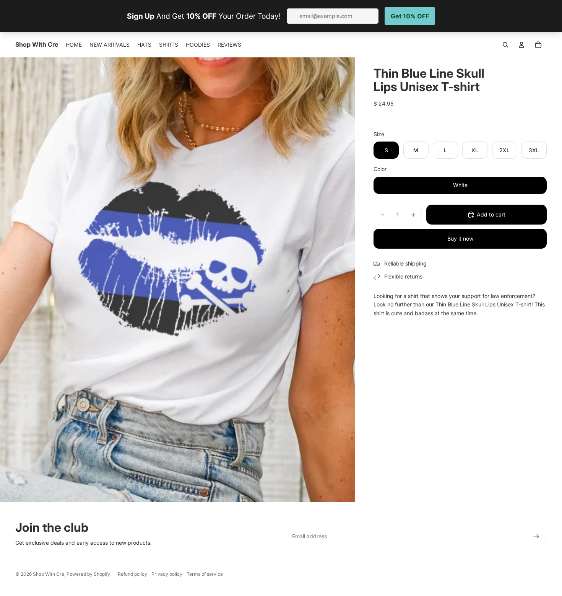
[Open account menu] (521, 44)
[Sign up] (536, 536)
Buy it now (460, 238)
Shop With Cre (48, 574)
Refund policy (132, 574)
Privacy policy (166, 574)
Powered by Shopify (88, 574)
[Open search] (505, 44)
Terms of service (205, 574)
